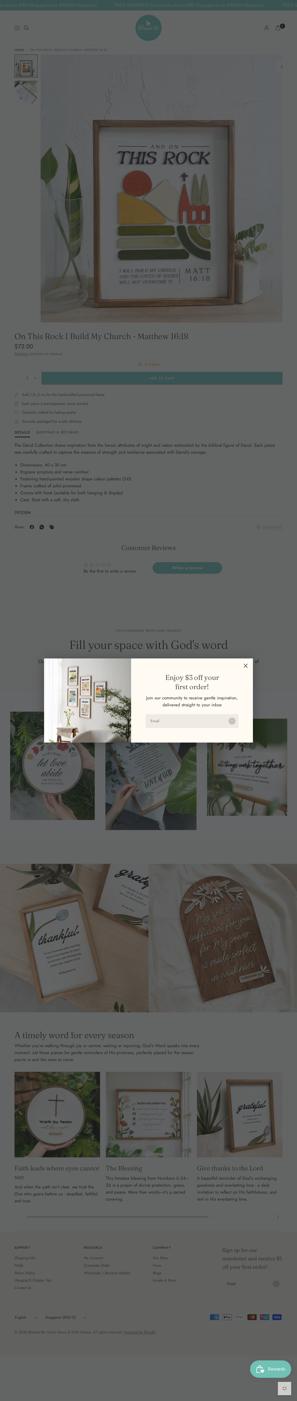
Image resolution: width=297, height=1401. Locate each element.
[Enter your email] (232, 721)
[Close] (245, 665)
